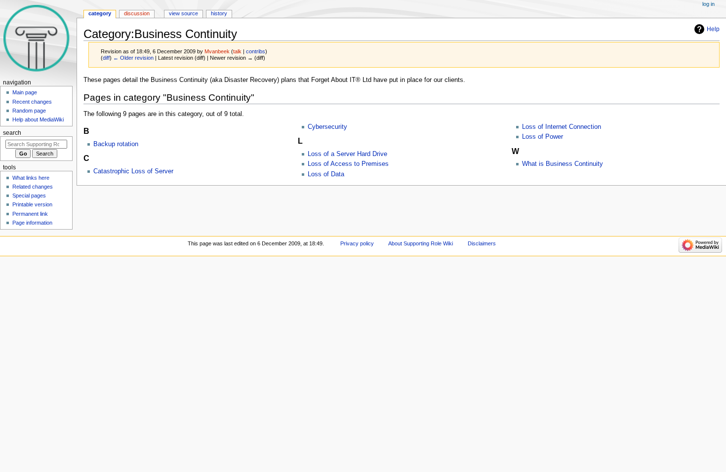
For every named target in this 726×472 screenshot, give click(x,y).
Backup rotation (115, 144)
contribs (255, 51)
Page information (32, 223)
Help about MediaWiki (38, 119)
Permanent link (30, 214)
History (219, 13)
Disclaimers (482, 243)
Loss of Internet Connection (561, 126)
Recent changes (32, 102)
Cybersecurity (327, 126)
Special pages (29, 195)
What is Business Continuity (562, 163)
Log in (708, 4)
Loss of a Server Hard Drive (347, 154)
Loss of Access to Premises (348, 163)
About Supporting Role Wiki (420, 243)
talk (237, 51)
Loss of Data (326, 174)
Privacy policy (357, 243)
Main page (24, 92)
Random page (29, 111)
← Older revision (133, 58)
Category (99, 13)
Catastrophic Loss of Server (133, 171)
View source (183, 13)
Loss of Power (542, 136)
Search (12, 133)
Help (713, 29)
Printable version (32, 204)
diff (106, 58)
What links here (30, 178)
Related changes (32, 187)
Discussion (137, 13)
